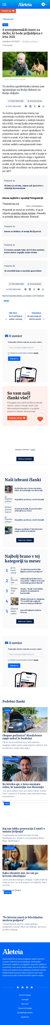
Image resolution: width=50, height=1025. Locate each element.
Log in (33, 450)
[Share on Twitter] (35, 106)
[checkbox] (8, 353)
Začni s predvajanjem (34, 206)
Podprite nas (6, 11)
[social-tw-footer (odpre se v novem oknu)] (27, 987)
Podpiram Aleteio (15, 418)
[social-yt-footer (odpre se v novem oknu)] (18, 987)
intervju (7, 892)
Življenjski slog (7, 19)
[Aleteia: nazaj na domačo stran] (25, 4)
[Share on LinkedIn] (30, 106)
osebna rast (9, 848)
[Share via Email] (39, 106)
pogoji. (36, 353)
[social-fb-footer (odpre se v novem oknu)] (23, 987)
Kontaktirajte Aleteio (25, 1013)
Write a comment (25, 459)
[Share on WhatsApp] (43, 106)
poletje (7, 710)
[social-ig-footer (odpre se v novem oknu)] (32, 987)
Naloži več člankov (25, 540)
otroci (6, 301)
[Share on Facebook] (26, 106)
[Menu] (9, 4)
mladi (7, 803)
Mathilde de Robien (30, 41)
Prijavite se (14, 358)
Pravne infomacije (25, 1008)
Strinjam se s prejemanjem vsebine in (24, 353)
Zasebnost (25, 1017)
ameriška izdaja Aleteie (23, 213)
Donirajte (25, 999)
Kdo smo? (25, 1004)
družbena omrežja (11, 759)
